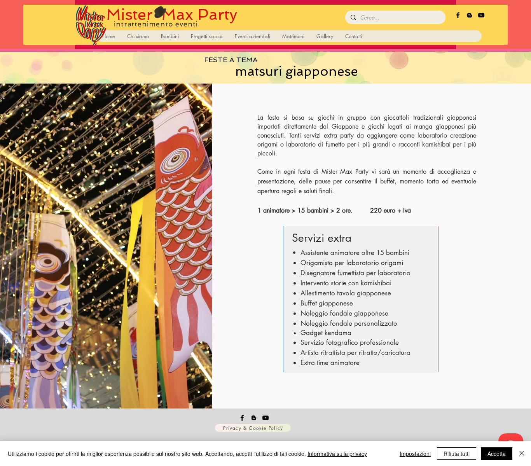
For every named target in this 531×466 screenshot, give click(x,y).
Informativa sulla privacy (337, 453)
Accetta (496, 453)
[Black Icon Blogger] (469, 15)
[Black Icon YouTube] (481, 15)
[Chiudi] (521, 453)
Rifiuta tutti (457, 453)
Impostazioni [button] (415, 453)
